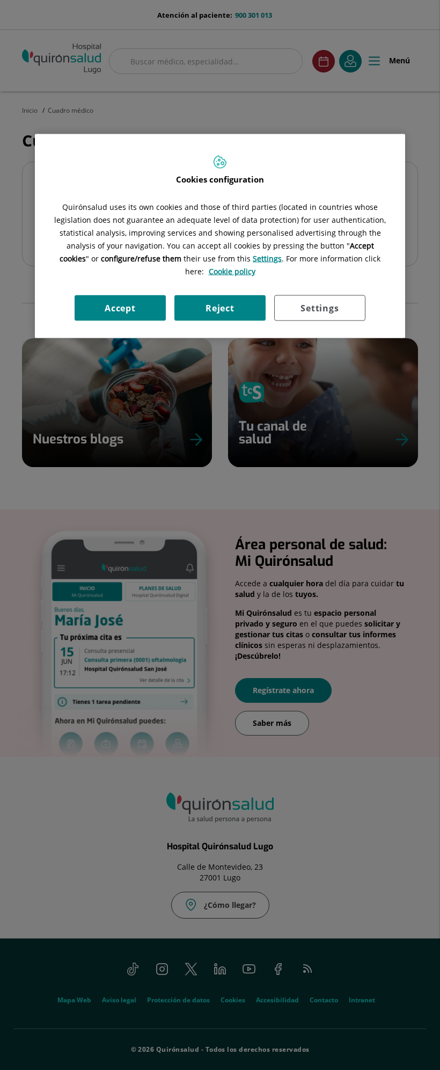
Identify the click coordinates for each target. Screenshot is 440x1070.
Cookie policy (232, 271)
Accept (120, 308)
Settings (319, 308)
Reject (220, 308)
